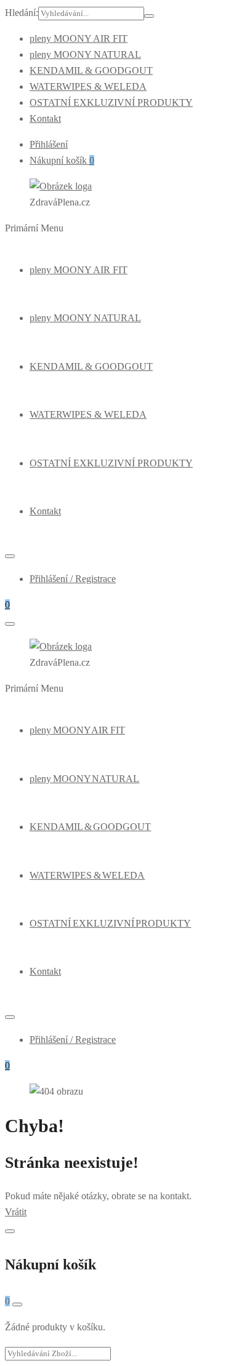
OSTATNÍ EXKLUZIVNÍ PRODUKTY (111, 102)
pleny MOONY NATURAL (85, 54)
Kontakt (45, 118)
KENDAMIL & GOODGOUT (91, 70)
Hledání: (21, 12)
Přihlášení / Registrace (73, 578)
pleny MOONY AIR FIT (79, 38)
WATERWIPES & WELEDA (88, 86)
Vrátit (15, 1212)
